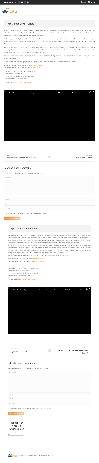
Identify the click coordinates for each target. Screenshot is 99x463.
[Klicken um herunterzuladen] (93, 91)
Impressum (44, 455)
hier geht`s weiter (37, 65)
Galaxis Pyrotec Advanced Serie (22, 82)
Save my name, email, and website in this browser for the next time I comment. (27, 213)
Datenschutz (51, 455)
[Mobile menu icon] (96, 10)
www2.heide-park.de (38, 261)
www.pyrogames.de (39, 258)
